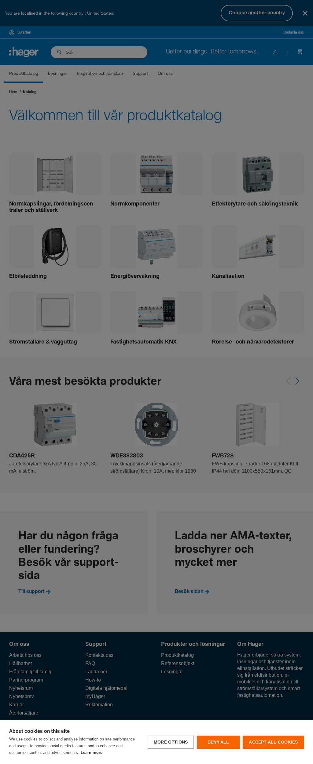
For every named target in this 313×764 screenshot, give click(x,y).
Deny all (218, 742)
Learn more (91, 753)
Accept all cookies (273, 742)
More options (171, 742)
